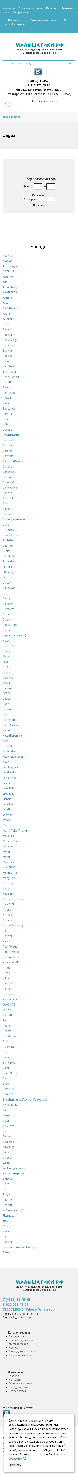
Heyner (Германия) (14, 635)
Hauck (6, 630)
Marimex (8, 846)
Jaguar (7, 698)
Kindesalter (9, 751)
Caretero (8, 450)
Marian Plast (10, 841)
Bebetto (7, 382)
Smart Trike (10, 1089)
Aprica (7, 303)
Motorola (8, 883)
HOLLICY (8, 645)
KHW (5, 740)
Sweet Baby (10, 1104)
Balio (6, 361)
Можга (7, 1226)
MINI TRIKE (9, 867)
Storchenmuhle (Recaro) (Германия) (25, 1099)
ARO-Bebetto (11, 308)
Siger (6, 1067)
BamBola (8, 366)
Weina (6, 1162)
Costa (6, 514)
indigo (6, 672)
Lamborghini (10, 767)
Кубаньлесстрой (13, 1210)
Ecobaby (8, 540)
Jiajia (6, 714)
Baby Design (10, 340)
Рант (6, 1236)
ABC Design (10, 266)
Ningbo (7, 909)
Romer (7, 1052)
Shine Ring (9, 1062)
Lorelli (6, 809)
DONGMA (8, 529)
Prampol (8, 994)
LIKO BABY (9, 793)
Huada (7, 651)
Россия (7, 1241)
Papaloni (8, 936)
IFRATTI (7, 667)
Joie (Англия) (11, 725)
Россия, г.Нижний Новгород (20, 1247)
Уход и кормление (20, 1355)
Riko (5, 1041)
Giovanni (8, 603)
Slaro (6, 1078)
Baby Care (9, 334)
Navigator (8, 893)
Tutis (6, 1152)
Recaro (7, 1030)
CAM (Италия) (11, 434)
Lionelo (7, 798)
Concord (8, 498)
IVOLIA (7, 693)
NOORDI (7, 914)
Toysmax (8, 1141)
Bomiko (7, 413)
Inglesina (8, 677)
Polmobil (8, 988)
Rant (6, 1020)
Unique (7, 1157)
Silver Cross (10, 1073)
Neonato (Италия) (14, 899)
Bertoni (7, 387)
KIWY (6, 761)
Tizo (5, 1131)
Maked (7, 820)
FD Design (9, 572)
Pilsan (6, 972)
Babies (7, 329)
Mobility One (10, 872)
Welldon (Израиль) (14, 1168)
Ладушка (8, 1215)
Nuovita (7, 255)
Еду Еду (7, 1199)
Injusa (6, 682)
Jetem (7, 709)
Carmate (8, 456)
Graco (6, 619)
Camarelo (9, 440)
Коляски (14, 1347)
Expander (8, 561)
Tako (6, 1115)
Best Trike (9, 392)
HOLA (6, 640)
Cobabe (7, 492)
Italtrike (7, 688)
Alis (5, 282)
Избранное (14, 20)
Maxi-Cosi (9, 862)
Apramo (8, 297)
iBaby (6, 656)
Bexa (6, 403)
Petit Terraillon (11, 951)
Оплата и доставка (30, 8)
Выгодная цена (18, 1387)
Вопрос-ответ (22, 12)
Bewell (7, 398)
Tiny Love (8, 1125)
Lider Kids (8, 788)
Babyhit (7, 350)
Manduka (8, 835)
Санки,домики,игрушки (23, 1351)
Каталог (51, 8)
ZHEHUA (8, 1178)
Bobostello (9, 408)
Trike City (8, 1147)
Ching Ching (10, 487)
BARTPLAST (10, 371)
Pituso (6, 978)
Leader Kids (10, 772)
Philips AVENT (11, 962)
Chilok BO (8, 482)
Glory (6, 614)
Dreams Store (11, 535)
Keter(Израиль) (12, 735)
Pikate (6, 967)
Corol (6, 503)
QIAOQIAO (9, 1004)
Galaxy (7, 582)
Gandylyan (9, 587)
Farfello (7, 566)
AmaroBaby (10, 287)
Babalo (7, 324)
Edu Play (8, 545)
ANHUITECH (10, 292)
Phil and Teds (11, 957)
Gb (4, 593)
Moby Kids (9, 878)
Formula (8, 577)
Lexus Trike (9, 783)
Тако (6, 1252)
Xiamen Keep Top (13, 1173)
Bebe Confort (11, 376)
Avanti (7, 313)
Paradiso (8, 941)
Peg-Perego (10, 946)
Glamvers (8, 609)
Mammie (8, 825)
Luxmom (8, 814)
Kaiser (6, 730)
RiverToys (9, 1046)
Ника (6, 1231)
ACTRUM (8, 271)
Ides (5, 661)
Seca (6, 1057)
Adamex (8, 276)
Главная (14, 1375)
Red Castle (9, 1036)
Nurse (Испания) (13, 925)
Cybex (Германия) (14, 519)
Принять (15, 1465)
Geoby (6, 598)
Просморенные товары (44, 20)
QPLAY (7, 1009)
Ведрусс (8, 1194)
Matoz (7, 856)
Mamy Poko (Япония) (16, 830)
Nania (6, 888)
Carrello (7, 466)
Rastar (7, 1025)
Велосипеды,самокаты (23, 1340)
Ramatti (7, 1015)
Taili (5, 1110)
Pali (5, 930)
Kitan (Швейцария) (14, 756)
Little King (8, 804)
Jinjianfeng (9, 719)
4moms (7, 260)
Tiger (6, 1120)
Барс (6, 1189)
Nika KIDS (8, 904)
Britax (6, 424)
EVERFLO (8, 556)
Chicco (7, 477)
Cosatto (7, 508)
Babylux (7, 355)
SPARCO (8, 1094)
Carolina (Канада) (14, 461)
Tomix (6, 1136)
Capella (7, 445)
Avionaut (8, 318)
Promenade (10, 999)
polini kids (8, 983)
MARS (6, 851)
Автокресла (16, 1336)
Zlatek (6, 1183)
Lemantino (9, 777)
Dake (6, 524)
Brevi (6, 419)
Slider (6, 1083)
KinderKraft (9, 746)
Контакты (9, 8)
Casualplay (9, 471)
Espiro (6, 551)
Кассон (7, 1205)
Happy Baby (10, 624)
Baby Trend (9, 345)
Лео (5, 1220)
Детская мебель (19, 1343)
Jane (6, 703)
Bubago (7, 429)
